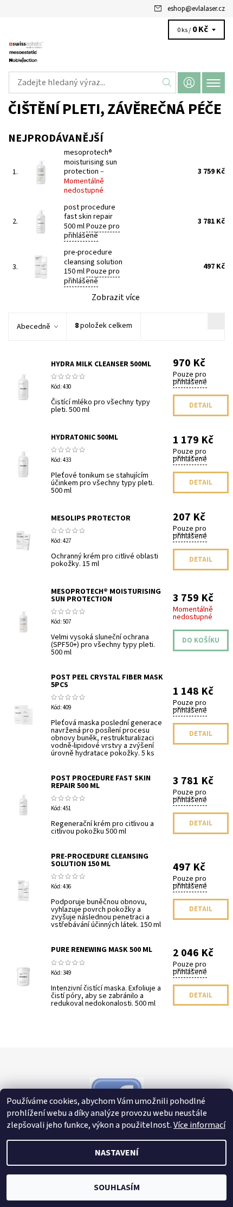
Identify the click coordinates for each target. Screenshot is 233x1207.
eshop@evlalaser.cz (196, 9)
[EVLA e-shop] (116, 53)
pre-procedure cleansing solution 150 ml (93, 267)
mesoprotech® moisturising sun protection (90, 171)
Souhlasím (117, 1187)
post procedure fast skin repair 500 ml (92, 222)
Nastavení (117, 1153)
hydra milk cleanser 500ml (101, 364)
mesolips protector (91, 518)
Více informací (199, 1125)
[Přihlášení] (189, 82)
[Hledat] (167, 82)
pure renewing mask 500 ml (101, 950)
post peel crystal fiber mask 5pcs (107, 681)
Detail (200, 405)
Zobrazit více (116, 297)
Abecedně (33, 326)
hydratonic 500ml (84, 437)
